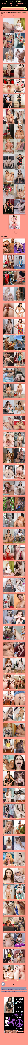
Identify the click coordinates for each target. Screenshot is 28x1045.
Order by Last (15, 5)
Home (5, 3)
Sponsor (12, 3)
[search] (25, 8)
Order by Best (21, 3)
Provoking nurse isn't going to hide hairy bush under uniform (14, 987)
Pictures (14, 1)
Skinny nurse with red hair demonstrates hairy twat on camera (15, 991)
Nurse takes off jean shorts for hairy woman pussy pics (13, 989)
